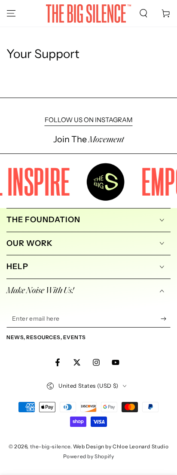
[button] (143, 13)
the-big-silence (50, 446)
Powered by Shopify (88, 456)
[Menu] (11, 13)
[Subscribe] (166, 319)
